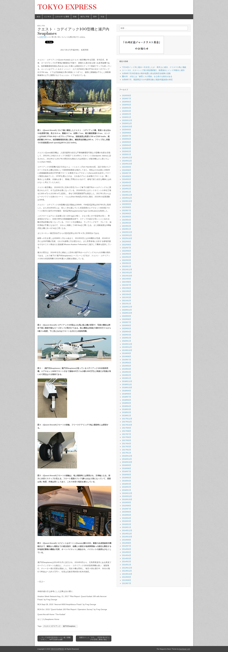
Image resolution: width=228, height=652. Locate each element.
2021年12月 (127, 269)
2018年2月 (126, 412)
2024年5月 (126, 179)
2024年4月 (126, 182)
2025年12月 (127, 120)
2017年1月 (126, 453)
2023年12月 (127, 195)
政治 (38, 17)
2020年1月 (126, 341)
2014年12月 (127, 530)
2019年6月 (126, 363)
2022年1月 (126, 266)
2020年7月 (126, 322)
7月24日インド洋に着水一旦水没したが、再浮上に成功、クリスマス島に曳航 (154, 67)
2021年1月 (126, 304)
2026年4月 (126, 108)
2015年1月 (126, 527)
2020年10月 (127, 313)
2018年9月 (126, 391)
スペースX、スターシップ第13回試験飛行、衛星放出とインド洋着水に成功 (153, 70)
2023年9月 (126, 204)
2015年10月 (127, 499)
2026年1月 (126, 117)
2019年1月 (126, 378)
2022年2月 (126, 263)
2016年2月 (126, 487)
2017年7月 (126, 434)
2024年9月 (126, 167)
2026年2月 (126, 114)
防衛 (75, 17)
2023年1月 (126, 229)
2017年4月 (126, 443)
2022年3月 (126, 260)
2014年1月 (126, 565)
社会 (102, 17)
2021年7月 (126, 285)
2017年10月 (127, 425)
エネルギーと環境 (62, 17)
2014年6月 (126, 549)
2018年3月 (126, 409)
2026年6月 (126, 102)
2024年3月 (126, 186)
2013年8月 (126, 580)
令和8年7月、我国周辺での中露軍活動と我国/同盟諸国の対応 (147, 80)
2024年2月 (126, 189)
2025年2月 (126, 151)
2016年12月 (127, 456)
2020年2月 (126, 338)
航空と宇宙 (85, 17)
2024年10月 (127, 164)
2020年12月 (127, 307)
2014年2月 (126, 561)
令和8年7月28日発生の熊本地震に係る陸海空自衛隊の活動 (146, 73)
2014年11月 (127, 534)
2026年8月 (126, 95)
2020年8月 (126, 319)
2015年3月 (126, 521)
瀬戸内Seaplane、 (70, 626)
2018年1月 (126, 415)
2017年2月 (126, 450)
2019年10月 (127, 350)
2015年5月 (126, 515)
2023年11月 (127, 198)
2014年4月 (126, 555)
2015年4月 (126, 518)
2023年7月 (126, 210)
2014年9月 (126, 540)
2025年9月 (126, 130)
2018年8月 (126, 394)
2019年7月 (126, 360)
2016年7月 (126, 471)
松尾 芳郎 (43, 37)
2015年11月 (127, 496)
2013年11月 (127, 571)
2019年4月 (126, 369)
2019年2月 (126, 375)
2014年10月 (127, 537)
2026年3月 (126, 111)
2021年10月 (127, 276)
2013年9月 (126, 577)
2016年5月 (126, 478)
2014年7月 (126, 546)
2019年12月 (127, 344)
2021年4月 (126, 294)
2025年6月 (126, 139)
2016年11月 (127, 459)
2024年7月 (126, 173)
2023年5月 (126, 217)
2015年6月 (126, 512)
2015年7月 (126, 509)
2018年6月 (126, 400)
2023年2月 (126, 226)
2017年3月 (126, 446)
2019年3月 (126, 372)
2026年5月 (126, 105)
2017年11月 (127, 422)
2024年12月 (127, 158)
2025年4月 (126, 145)
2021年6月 (126, 288)
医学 (95, 17)
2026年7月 (126, 98)
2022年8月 (126, 245)
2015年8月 (126, 506)
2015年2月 (126, 524)
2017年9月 (126, 428)
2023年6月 (126, 213)
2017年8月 (126, 431)
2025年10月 (127, 126)
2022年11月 (127, 235)
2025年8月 (126, 133)
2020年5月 (126, 328)
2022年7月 (126, 248)
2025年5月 (126, 142)
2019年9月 (126, 353)
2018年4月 (126, 406)
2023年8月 (126, 207)
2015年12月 (127, 493)
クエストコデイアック (52, 626)
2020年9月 (126, 316)
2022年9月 (126, 241)
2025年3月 (126, 148)
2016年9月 (126, 465)
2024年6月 (126, 176)
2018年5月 (126, 403)
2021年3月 (126, 297)
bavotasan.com (184, 649)
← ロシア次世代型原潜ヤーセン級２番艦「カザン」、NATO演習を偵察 (55, 638)
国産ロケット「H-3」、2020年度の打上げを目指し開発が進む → (94, 638)
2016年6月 (126, 475)
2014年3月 (126, 558)
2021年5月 (126, 291)
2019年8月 (126, 356)
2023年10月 (127, 201)
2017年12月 (127, 419)
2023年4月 (126, 220)
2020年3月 (126, 335)
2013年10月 (127, 574)
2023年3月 (126, 223)
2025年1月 (126, 154)
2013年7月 (126, 583)
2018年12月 (127, 381)
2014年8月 (126, 543)
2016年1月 (126, 490)
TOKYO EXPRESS (67, 7)
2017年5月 (126, 440)
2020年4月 (126, 332)
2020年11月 (127, 310)
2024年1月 (126, 192)
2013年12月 (127, 568)
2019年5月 (126, 366)
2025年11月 (127, 123)
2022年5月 (126, 254)
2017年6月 (126, 437)
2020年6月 (126, 325)
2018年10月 (127, 387)
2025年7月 (126, 136)
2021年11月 (127, 272)
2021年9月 (126, 279)
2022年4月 (126, 257)
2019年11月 (127, 347)
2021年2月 (126, 300)
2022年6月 (126, 251)
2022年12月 (127, 232)
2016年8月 (126, 468)
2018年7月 (126, 397)
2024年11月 (127, 161)
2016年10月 (127, 462)
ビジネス (47, 17)
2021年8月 (126, 282)
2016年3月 (126, 484)
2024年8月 (126, 170)
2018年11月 (127, 384)
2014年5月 (126, 552)
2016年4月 (126, 481)
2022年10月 (127, 238)
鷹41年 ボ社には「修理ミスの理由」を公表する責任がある (147, 76)
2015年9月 (126, 502)
